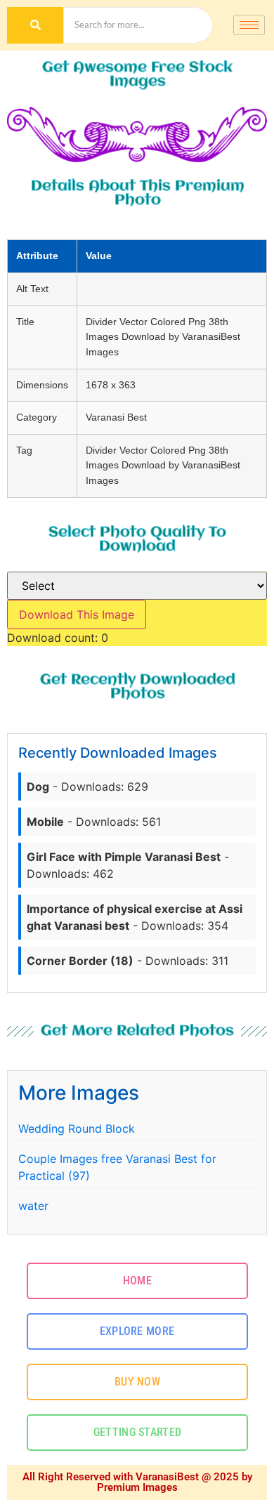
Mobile (45, 822)
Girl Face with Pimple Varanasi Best (124, 857)
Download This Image (76, 614)
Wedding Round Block (76, 1128)
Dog (38, 786)
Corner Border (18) (80, 961)
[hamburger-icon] (249, 25)
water (33, 1206)
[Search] (35, 25)
